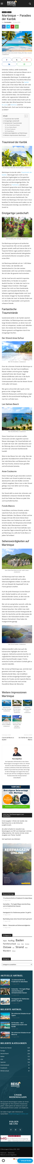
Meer (22, 944)
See (13, 947)
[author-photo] (17, 756)
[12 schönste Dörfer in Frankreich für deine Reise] (5, 982)
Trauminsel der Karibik (11, 119)
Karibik (9, 12)
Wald (26, 947)
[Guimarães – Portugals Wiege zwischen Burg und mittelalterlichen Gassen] (5, 991)
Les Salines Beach (11, 127)
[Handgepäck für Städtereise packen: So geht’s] (5, 1001)
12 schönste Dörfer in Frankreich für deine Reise (17, 898)
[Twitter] (8, 27)
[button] (3, 1160)
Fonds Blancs (10, 131)
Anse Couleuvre (11, 129)
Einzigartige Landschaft (11, 121)
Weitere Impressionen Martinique (15, 135)
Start (3, 9)
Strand (20, 947)
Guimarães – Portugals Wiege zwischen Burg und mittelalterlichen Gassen (16, 905)
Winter (13, 951)
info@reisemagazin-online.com (18, 1114)
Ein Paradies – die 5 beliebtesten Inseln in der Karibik (19, 1024)
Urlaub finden (25, 1161)
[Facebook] (4, 27)
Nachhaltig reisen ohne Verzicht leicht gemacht (17, 919)
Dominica (14, 105)
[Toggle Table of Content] (25, 116)
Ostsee (7, 947)
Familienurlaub (9, 944)
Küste (18, 944)
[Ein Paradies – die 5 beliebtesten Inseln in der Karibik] (5, 1025)
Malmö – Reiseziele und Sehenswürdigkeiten (16, 925)
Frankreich (15, 185)
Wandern (7, 951)
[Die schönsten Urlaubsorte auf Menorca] (5, 1035)
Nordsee (27, 944)
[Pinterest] (12, 27)
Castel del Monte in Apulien (8, 739)
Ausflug (11, 941)
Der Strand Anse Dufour (13, 125)
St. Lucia (4, 105)
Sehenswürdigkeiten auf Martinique (15, 133)
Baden (20, 940)
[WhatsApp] (17, 27)
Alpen (5, 941)
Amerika (8, 9)
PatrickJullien (7, 22)
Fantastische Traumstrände (13, 123)
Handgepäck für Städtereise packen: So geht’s (17, 912)
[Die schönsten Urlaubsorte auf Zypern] (5, 1016)
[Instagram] (15, 1130)
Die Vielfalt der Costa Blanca (25, 739)
